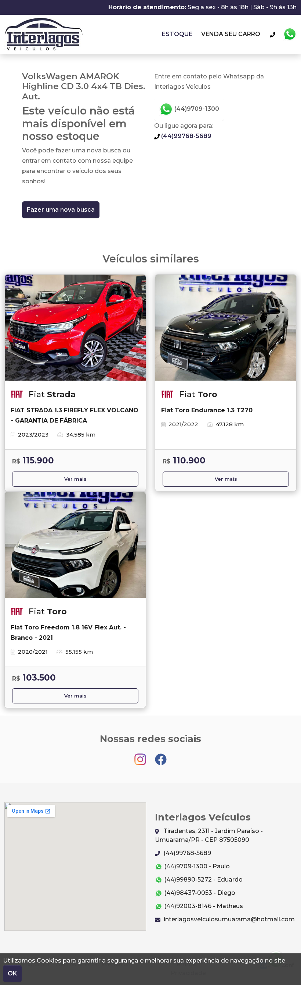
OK (12, 973)
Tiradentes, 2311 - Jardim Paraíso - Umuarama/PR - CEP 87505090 (209, 835)
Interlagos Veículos (43, 34)
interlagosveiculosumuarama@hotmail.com (228, 919)
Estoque (177, 34)
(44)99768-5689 (185, 136)
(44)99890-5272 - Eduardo (203, 879)
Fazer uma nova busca (61, 209)
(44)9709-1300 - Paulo (196, 866)
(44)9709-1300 (196, 108)
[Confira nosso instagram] (141, 755)
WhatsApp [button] (290, 34)
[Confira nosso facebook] (160, 755)
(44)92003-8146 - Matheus (203, 906)
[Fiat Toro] (225, 328)
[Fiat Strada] (75, 328)
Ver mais (75, 479)
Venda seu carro (230, 34)
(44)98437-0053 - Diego (199, 892)
